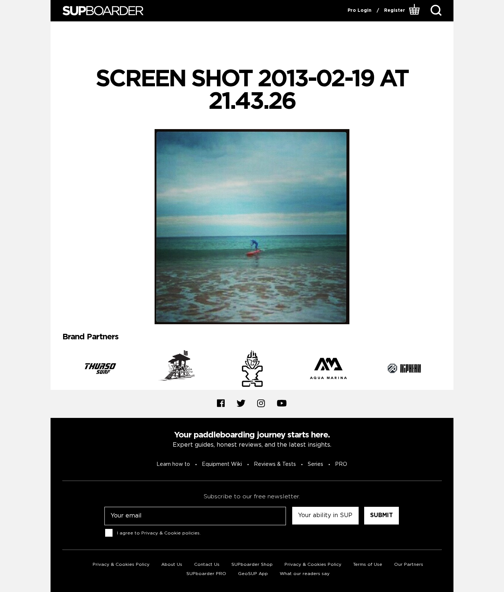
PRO (341, 464)
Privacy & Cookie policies (170, 533)
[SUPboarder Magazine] (103, 11)
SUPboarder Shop (252, 564)
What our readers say (304, 574)
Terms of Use (367, 564)
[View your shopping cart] (415, 11)
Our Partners (408, 564)
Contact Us (207, 564)
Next (447, 370)
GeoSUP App (253, 574)
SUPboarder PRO (206, 574)
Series (315, 464)
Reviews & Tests (275, 464)
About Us (171, 564)
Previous (57, 370)
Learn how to (173, 464)
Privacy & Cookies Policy (121, 564)
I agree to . (159, 533)
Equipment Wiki (222, 464)
